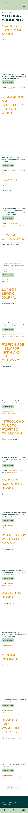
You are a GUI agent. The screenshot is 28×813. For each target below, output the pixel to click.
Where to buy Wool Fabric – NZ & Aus (14, 539)
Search (14, 810)
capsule (7, 777)
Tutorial (4, 226)
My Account (4, 810)
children (7, 225)
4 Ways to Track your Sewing (12, 30)
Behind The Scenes (13, 87)
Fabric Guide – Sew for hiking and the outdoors (13, 352)
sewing (13, 527)
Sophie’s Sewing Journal (9, 293)
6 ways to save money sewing (12, 484)
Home (5, 12)
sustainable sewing (15, 777)
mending (6, 712)
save (9, 527)
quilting (22, 225)
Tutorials (16, 223)
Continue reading (8, 82)
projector (6, 646)
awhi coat (7, 585)
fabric (6, 413)
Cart (22, 809)
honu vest (12, 225)
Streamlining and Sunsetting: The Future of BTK (13, 105)
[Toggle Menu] (24, 6)
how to (17, 225)
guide (9, 413)
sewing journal (20, 88)
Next (19, 787)
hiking (13, 413)
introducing (11, 472)
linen (16, 472)
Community (22, 87)
